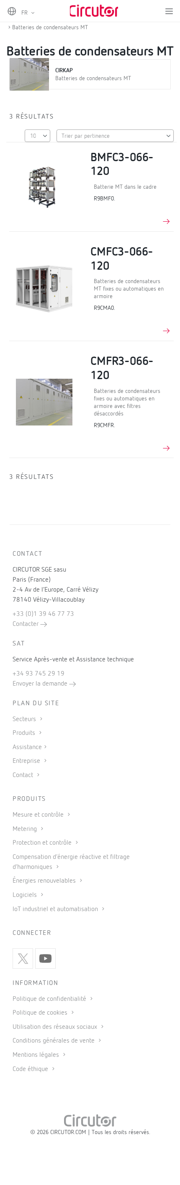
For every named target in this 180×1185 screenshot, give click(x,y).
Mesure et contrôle (39, 815)
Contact (24, 775)
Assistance (27, 747)
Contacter (26, 624)
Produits (25, 733)
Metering (26, 829)
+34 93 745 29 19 (38, 674)
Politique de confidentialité (50, 999)
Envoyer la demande (41, 684)
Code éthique (31, 1069)
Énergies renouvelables (45, 881)
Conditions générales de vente (54, 1041)
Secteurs (25, 719)
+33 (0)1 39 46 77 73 (43, 614)
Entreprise (27, 761)
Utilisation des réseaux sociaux (56, 1027)
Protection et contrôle (43, 843)
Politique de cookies (41, 1013)
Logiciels (26, 895)
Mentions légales (37, 1055)
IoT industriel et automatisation (56, 909)
